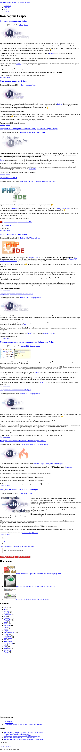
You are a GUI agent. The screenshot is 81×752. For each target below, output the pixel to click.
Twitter (5, 546)
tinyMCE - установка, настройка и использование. (33, 599)
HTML (31, 181)
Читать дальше (5, 77)
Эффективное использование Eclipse (15, 390)
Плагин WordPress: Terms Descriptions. (16, 734)
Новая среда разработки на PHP (14, 234)
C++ (5, 645)
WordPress (7, 6)
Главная (6, 11)
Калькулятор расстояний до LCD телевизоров (19, 737)
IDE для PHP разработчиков (15, 556)
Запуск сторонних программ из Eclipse (16, 294)
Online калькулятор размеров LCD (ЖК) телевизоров (22, 736)
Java (5, 647)
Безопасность (8, 643)
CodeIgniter (22, 132)
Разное (26, 25)
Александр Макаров (63, 208)
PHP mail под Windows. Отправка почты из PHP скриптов (35, 586)
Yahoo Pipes (8, 641)
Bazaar (6, 629)
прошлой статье (48, 333)
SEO (5, 639)
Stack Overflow (13, 546)
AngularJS (7, 620)
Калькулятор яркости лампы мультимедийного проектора (23, 739)
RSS (1, 546)
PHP (5, 9)
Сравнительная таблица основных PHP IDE (17, 222)
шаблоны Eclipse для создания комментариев (48, 463)
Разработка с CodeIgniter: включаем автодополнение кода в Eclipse (28, 129)
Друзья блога (8, 723)
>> (5, 543)
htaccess (6, 611)
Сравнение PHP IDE (8, 178)
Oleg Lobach (15, 208)
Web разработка (30, 85)
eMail (32, 546)
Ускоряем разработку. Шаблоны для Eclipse (19, 489)
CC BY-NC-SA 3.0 (6, 746)
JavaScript (7, 7)
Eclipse (21, 25)
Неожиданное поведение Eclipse (13, 81)
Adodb (42, 382)
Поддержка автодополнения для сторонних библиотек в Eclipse (27, 342)
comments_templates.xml (30, 533)
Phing (27, 297)
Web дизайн (8, 638)
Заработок (7, 650)
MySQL (6, 613)
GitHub (20, 546)
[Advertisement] (15, 684)
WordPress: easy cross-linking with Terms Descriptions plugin (23, 732)
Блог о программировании (21, 2)
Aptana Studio (33, 257)
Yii (5, 609)
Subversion (7, 625)
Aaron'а (18, 64)
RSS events (7, 648)
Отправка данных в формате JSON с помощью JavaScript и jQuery (38, 574)
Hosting (6, 634)
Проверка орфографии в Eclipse (13, 21)
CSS (21, 181)
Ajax (5, 616)
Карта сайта (8, 721)
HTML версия (9, 225)
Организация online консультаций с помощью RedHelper (23, 724)
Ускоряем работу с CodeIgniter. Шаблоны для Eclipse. (23, 441)
